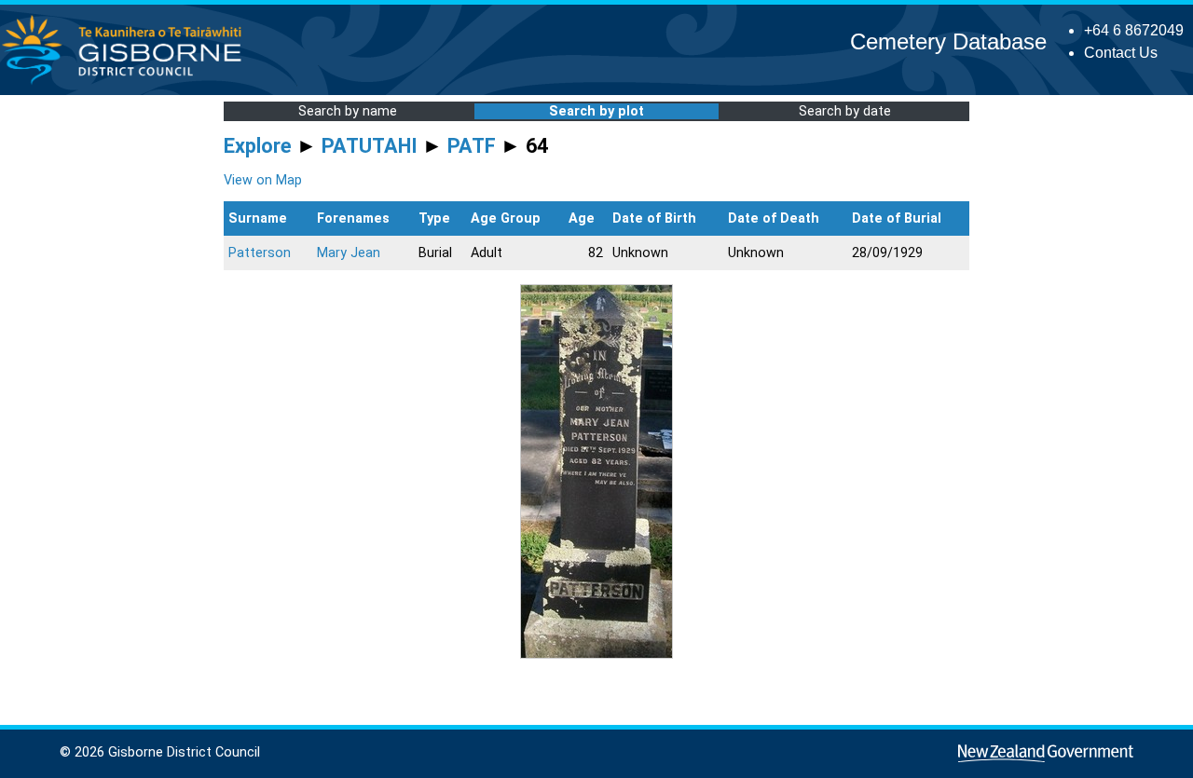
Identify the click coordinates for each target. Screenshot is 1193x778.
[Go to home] (127, 83)
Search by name (347, 111)
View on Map (263, 180)
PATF (471, 145)
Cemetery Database (948, 41)
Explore (258, 145)
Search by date (845, 111)
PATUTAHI (370, 145)
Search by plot (596, 111)
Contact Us (1121, 53)
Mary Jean (348, 253)
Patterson (259, 253)
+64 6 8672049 (1134, 30)
